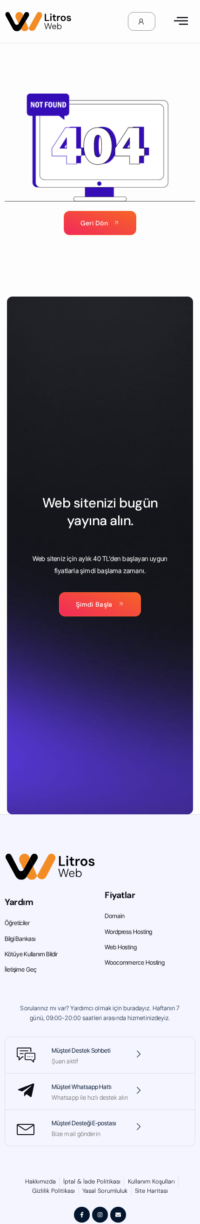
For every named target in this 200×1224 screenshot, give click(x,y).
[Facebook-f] (82, 1215)
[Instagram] (100, 1215)
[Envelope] (118, 1215)
